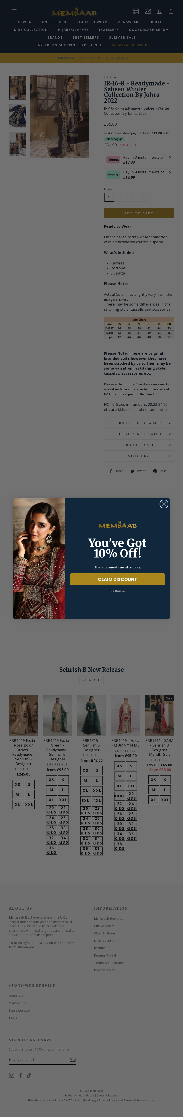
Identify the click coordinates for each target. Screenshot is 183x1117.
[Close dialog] (164, 504)
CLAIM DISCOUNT (117, 579)
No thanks (117, 591)
